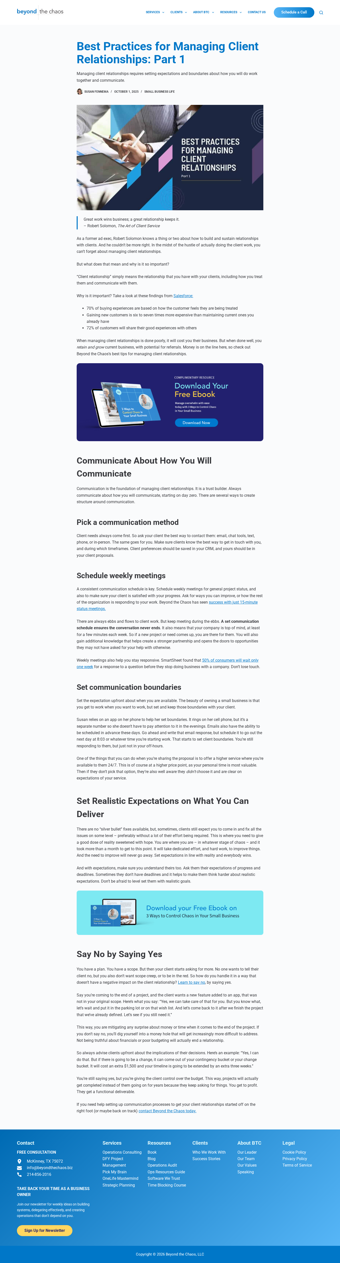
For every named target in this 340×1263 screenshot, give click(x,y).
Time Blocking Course (167, 1185)
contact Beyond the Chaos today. (167, 1111)
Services (153, 12)
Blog (152, 1158)
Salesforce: (183, 295)
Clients (176, 12)
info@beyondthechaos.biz (50, 1167)
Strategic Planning (119, 1185)
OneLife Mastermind (120, 1178)
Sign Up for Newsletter (44, 1230)
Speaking (245, 1172)
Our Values (247, 1165)
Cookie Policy (294, 1152)
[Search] (321, 12)
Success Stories (206, 1158)
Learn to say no (191, 982)
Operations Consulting (122, 1152)
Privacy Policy (295, 1158)
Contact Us (257, 12)
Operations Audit (162, 1165)
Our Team (246, 1158)
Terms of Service (297, 1165)
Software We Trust (164, 1178)
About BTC (201, 12)
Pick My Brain (115, 1172)
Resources (228, 12)
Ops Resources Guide (166, 1172)
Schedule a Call (294, 12)
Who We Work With (209, 1152)
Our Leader (247, 1152)
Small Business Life (159, 91)
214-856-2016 (39, 1174)
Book (152, 1152)
